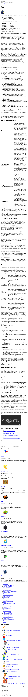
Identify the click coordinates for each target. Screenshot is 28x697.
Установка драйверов (8, 604)
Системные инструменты (9, 603)
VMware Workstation (6, 545)
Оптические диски (7, 613)
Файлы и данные (7, 612)
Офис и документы (7, 614)
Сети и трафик (6, 615)
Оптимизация (6, 596)
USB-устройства (7, 587)
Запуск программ (7, 593)
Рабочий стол (6, 597)
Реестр (4, 602)
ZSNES (2, 456)
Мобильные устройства (8, 619)
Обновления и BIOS (8, 595)
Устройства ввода (7, 606)
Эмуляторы (15, 3)
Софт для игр (6, 618)
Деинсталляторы (7, 590)
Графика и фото (7, 608)
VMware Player (4, 471)
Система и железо (8, 3)
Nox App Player (4, 531)
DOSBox (3, 486)
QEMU (2, 501)
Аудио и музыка (7, 611)
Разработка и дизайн (8, 620)
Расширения (6, 600)
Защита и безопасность (8, 585)
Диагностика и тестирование (10, 591)
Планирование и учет (8, 617)
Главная (2, 3)
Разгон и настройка (7, 598)
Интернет (5, 584)
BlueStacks (3, 516)
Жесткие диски (6, 592)
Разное (4, 622)
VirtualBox (3, 575)
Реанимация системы (8, 601)
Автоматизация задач (8, 588)
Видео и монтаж (7, 609)
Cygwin (2, 560)
